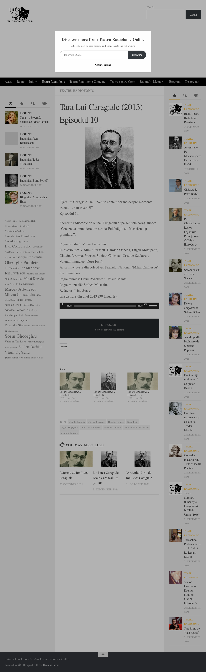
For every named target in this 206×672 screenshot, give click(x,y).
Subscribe (137, 54)
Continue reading (103, 64)
